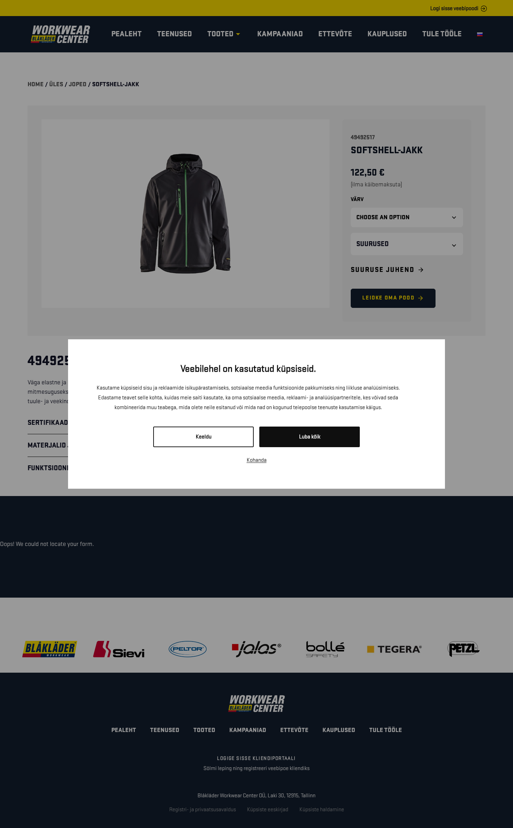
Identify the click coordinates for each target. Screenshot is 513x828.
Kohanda (257, 460)
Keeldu (203, 437)
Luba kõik (309, 437)
